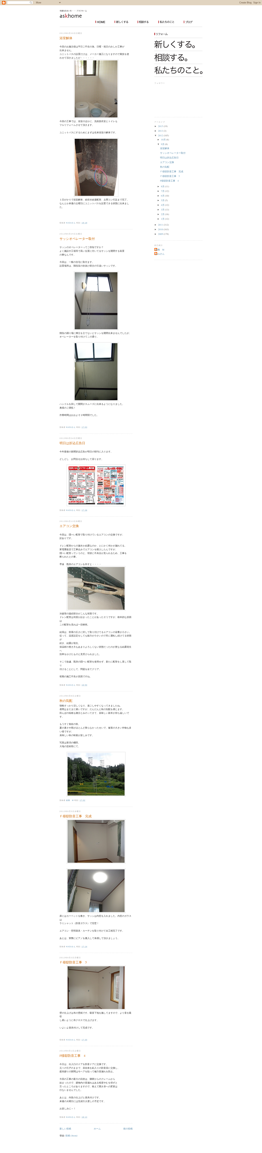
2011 (161, 224)
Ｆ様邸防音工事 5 (73, 962)
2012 (161, 135)
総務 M (159, 249)
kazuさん (160, 253)
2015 (161, 126)
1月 (163, 218)
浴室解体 (66, 38)
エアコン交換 (69, 526)
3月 (163, 209)
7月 (163, 191)
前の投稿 (128, 1128)
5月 (163, 200)
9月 (163, 144)
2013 (161, 130)
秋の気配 (66, 700)
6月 (163, 195)
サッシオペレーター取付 (77, 238)
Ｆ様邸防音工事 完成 (76, 816)
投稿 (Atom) (71, 1135)
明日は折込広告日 (72, 443)
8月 (163, 186)
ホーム (97, 1128)
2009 (161, 234)
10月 (163, 139)
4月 (163, 205)
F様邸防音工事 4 (72, 1055)
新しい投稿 (65, 1128)
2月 (163, 214)
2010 (161, 229)
